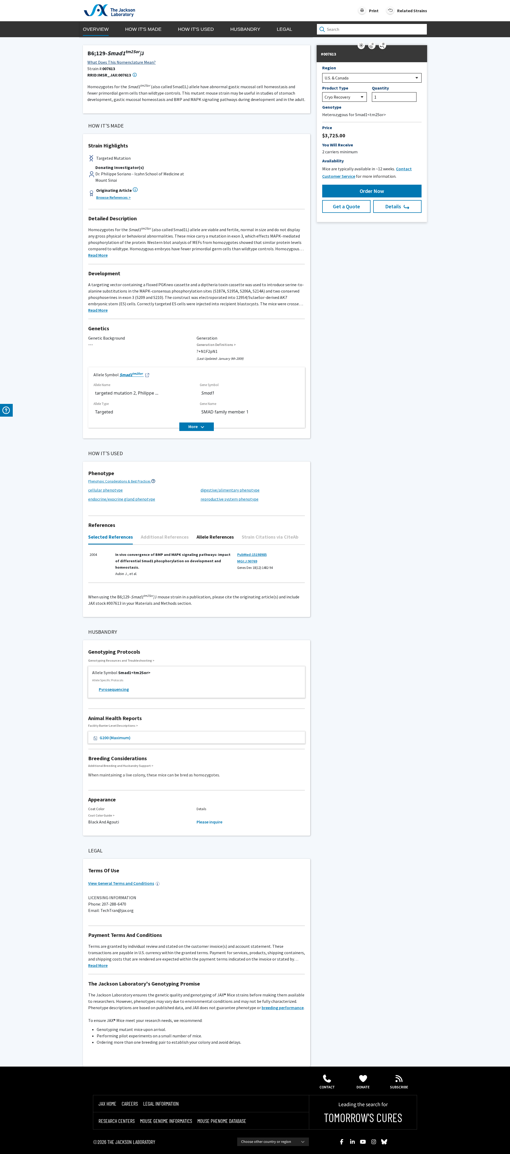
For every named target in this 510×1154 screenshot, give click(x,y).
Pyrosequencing (114, 689)
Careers (130, 1103)
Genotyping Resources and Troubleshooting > (121, 660)
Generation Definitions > (216, 345)
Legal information (161, 1103)
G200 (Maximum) (115, 737)
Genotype (331, 107)
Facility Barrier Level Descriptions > (113, 726)
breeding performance (283, 1007)
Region (329, 67)
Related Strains (412, 10)
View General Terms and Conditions (121, 883)
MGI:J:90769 (247, 561)
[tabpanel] (196, 566)
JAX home (107, 1103)
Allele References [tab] (215, 537)
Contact (327, 1087)
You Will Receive (337, 144)
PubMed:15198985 (252, 554)
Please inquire (209, 822)
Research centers (117, 1121)
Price (327, 127)
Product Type (335, 88)
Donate (363, 1087)
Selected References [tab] (110, 537)
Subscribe (399, 1087)
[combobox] (273, 1142)
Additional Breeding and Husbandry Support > (120, 766)
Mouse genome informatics (166, 1121)
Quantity (380, 88)
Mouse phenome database (221, 1121)
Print (374, 10)
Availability (333, 160)
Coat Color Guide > (101, 815)
